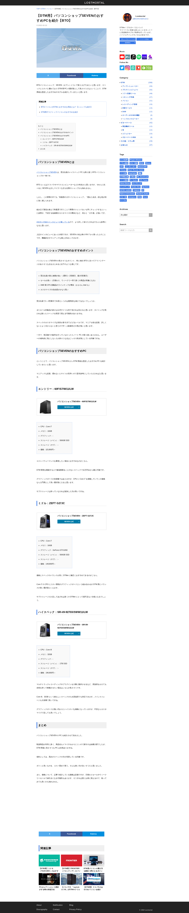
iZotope (123, 170)
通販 (140, 173)
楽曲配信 (127, 42)
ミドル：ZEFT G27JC (50, 142)
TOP (38, 9)
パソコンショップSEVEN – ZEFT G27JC (75, 516)
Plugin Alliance (136, 160)
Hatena (95, 75)
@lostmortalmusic (140, 19)
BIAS (142, 163)
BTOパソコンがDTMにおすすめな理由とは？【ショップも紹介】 (66, 107)
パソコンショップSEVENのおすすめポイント (57, 132)
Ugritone (145, 187)
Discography (42, 909)
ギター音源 (134, 163)
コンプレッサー (130, 166)
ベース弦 (123, 173)
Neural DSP (142, 166)
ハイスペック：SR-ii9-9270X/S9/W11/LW (57, 145)
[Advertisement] (71, 807)
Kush (145, 197)
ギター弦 (123, 197)
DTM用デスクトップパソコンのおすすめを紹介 (59, 112)
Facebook (71, 75)
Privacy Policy (75, 909)
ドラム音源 (124, 163)
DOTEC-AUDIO (125, 190)
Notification (58, 905)
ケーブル (123, 200)
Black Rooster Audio (136, 170)
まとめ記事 (124, 160)
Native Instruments (127, 193)
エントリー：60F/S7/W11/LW (53, 139)
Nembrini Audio (143, 193)
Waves (148, 163)
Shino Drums (125, 183)
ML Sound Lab (142, 177)
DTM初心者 (124, 177)
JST (121, 166)
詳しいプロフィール (127, 39)
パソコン (49, 9)
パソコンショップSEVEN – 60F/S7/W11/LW (76, 401)
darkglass (132, 197)
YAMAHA (136, 190)
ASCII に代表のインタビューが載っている (53, 222)
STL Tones (144, 180)
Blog (71, 905)
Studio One (135, 187)
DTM (43, 9)
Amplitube (132, 173)
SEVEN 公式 (69, 407)
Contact (56, 909)
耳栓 (139, 197)
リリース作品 (144, 39)
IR (143, 190)
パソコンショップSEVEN (47, 172)
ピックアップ (124, 187)
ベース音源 (124, 180)
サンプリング (136, 183)
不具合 (132, 177)
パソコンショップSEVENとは (51, 129)
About (39, 905)
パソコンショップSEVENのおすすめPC (54, 136)
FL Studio (133, 180)
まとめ (42, 149)
